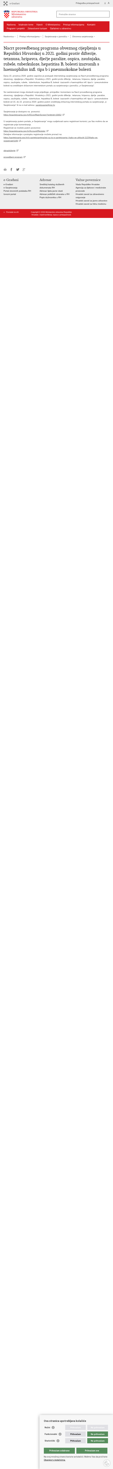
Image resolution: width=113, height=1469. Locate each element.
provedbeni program (13, 157)
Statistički (50, 1441)
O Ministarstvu (53, 24)
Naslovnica (9, 36)
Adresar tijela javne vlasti (51, 191)
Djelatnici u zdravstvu (60, 28)
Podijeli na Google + (24, 169)
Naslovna (11, 24)
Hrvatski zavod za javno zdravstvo (91, 200)
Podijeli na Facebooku (11, 169)
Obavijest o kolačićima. (54, 1460)
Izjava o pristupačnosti (62, 215)
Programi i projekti (16, 28)
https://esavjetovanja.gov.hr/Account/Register (24, 131)
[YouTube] (89, 212)
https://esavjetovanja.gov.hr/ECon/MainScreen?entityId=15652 (33, 115)
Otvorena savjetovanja (82, 36)
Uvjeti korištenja (45, 215)
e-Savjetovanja (10, 187)
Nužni (47, 1427)
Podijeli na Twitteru (17, 169)
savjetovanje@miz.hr (45, 105)
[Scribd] (98, 212)
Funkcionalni (51, 1434)
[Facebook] (80, 212)
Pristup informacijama (73, 24)
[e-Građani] (16, 3)
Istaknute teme (26, 24)
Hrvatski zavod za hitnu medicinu (91, 204)
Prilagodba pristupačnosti (87, 3)
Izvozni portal (10, 194)
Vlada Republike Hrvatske (88, 184)
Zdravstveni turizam (37, 28)
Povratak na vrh (12, 212)
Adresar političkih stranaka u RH (54, 194)
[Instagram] (103, 212)
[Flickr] (94, 212)
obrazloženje (9, 150)
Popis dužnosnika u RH (50, 197)
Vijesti (39, 24)
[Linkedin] (107, 212)
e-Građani (8, 184)
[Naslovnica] (30, 14)
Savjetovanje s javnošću (56, 36)
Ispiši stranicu (5, 169)
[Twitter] (85, 212)
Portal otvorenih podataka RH (17, 191)
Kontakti (91, 24)
